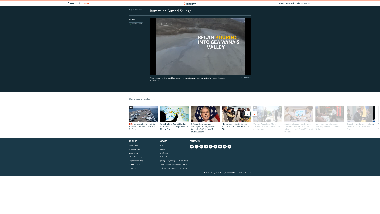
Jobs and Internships (136, 157)
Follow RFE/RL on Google (286, 3)
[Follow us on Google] (206, 146)
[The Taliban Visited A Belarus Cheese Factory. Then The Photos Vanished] (236, 114)
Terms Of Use (133, 153)
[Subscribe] (229, 146)
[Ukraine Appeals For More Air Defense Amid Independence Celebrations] (267, 114)
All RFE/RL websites (303, 3)
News (161, 146)
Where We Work (134, 149)
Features (162, 149)
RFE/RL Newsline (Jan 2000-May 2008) (173, 164)
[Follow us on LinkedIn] (220, 146)
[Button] (132, 20)
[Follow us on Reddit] (196, 146)
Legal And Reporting (136, 161)
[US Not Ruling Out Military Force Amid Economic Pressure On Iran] (143, 114)
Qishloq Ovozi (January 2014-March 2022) (174, 161)
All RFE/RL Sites (134, 164)
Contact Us (132, 168)
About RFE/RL (134, 146)
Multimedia (164, 157)
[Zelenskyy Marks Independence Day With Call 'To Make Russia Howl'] (361, 114)
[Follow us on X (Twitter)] (211, 146)
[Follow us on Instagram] (201, 146)
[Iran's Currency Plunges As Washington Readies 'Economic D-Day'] (329, 114)
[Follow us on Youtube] (192, 146)
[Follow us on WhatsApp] (225, 146)
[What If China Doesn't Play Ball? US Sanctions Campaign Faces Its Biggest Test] (174, 114)
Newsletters (164, 153)
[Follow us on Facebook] (215, 146)
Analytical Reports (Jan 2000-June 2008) (173, 168)
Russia (86, 3)
